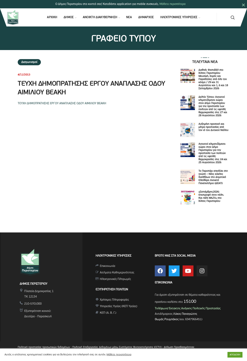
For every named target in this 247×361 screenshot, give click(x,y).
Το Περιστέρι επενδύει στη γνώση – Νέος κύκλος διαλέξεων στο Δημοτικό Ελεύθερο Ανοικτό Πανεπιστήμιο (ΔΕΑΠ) (213, 177)
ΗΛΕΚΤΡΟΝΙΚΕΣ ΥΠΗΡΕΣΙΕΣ (113, 255)
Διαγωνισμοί (29, 62)
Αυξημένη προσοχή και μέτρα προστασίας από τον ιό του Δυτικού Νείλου (213, 127)
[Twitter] (174, 270)
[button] (232, 17)
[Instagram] (202, 270)
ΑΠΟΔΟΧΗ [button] (235, 355)
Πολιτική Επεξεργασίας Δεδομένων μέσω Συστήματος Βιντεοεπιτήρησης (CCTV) (117, 347)
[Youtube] (188, 270)
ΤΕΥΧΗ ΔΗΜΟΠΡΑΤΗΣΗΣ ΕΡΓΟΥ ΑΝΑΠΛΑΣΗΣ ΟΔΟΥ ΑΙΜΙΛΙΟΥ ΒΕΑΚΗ (62, 103)
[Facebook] (160, 270)
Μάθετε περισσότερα (172, 4)
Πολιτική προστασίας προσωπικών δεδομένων (44, 347)
